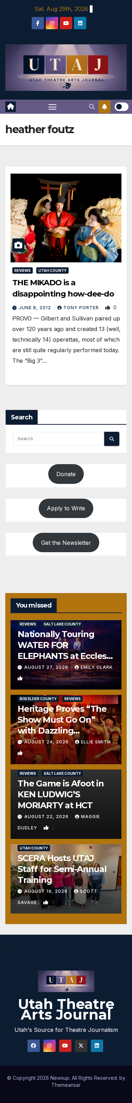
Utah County (52, 270)
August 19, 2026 (46, 891)
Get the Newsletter (66, 542)
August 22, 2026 (47, 816)
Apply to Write (66, 508)
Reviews (22, 270)
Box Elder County (38, 699)
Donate (66, 474)
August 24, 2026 (47, 741)
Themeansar (66, 1085)
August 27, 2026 (47, 667)
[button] (92, 106)
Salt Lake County (62, 624)
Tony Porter (81, 307)
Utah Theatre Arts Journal (66, 1009)
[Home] (10, 106)
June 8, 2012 (35, 307)
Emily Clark (97, 667)
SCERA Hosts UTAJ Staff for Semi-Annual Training (62, 869)
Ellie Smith (96, 741)
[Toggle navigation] (52, 107)
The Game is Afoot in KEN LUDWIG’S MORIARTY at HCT (61, 794)
